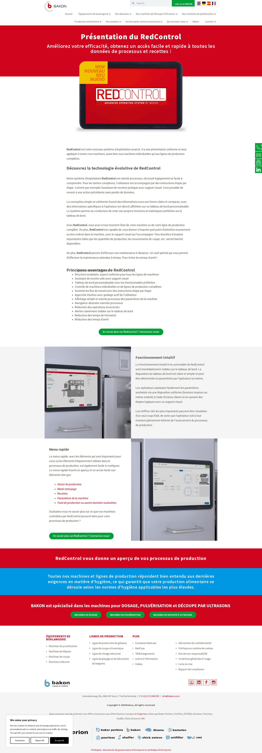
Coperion (142, 713)
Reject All (39, 740)
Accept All (59, 740)
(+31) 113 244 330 (150, 696)
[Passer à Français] (213, 3)
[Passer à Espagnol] (208, 3)
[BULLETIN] (258, 162)
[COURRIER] (258, 155)
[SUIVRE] (258, 169)
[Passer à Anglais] (198, 3)
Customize (20, 740)
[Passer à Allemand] (203, 3)
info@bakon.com (171, 696)
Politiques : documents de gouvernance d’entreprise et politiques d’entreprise (131, 749)
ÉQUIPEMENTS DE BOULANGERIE (58, 637)
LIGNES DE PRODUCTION (106, 636)
